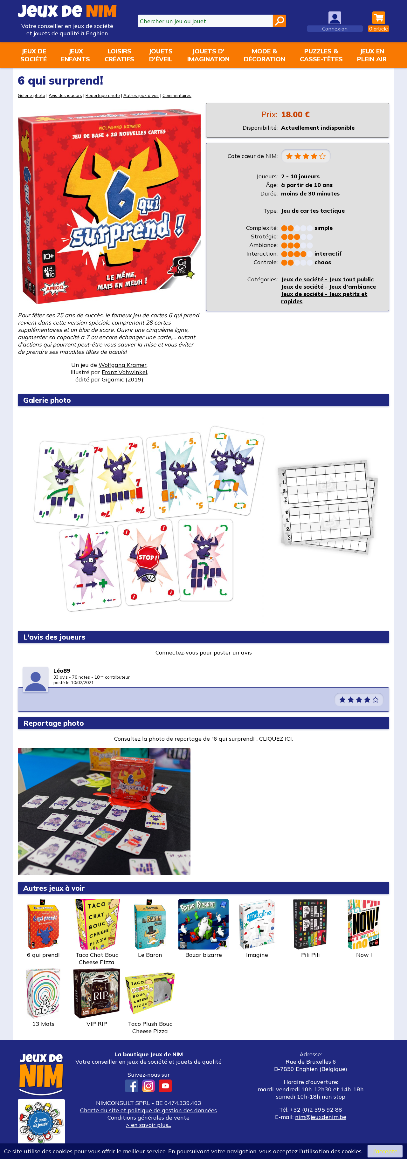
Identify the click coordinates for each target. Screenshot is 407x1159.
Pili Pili (310, 954)
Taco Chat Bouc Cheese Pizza (96, 958)
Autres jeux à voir (141, 95)
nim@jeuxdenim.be (320, 1117)
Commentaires (176, 95)
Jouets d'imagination (208, 55)
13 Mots (43, 1023)
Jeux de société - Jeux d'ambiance (328, 286)
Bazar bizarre (203, 954)
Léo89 (61, 670)
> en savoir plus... (148, 1124)
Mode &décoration (264, 55)
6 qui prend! (43, 954)
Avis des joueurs (65, 95)
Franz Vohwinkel (124, 372)
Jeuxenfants (75, 55)
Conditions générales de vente (148, 1117)
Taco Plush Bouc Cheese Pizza (150, 1027)
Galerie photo (31, 95)
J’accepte (385, 1151)
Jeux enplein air (372, 55)
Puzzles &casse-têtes (321, 55)
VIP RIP (96, 1023)
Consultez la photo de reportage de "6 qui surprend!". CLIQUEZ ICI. (203, 738)
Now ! (364, 954)
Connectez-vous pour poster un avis (203, 652)
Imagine (257, 954)
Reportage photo (103, 95)
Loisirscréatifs (119, 55)
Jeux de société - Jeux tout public (327, 279)
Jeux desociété (33, 55)
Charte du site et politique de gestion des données (148, 1110)
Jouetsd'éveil (160, 55)
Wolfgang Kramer (123, 364)
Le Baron (150, 954)
